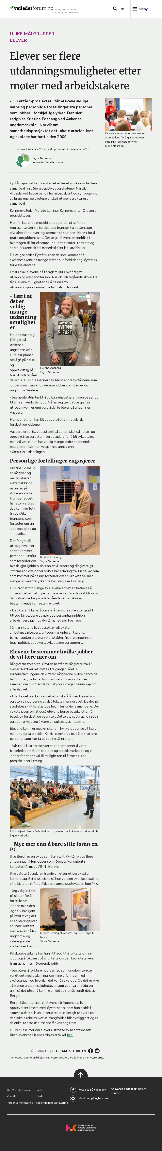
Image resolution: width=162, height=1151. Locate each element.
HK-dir (39, 1096)
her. (70, 1035)
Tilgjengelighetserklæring (52, 1103)
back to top (78, 1081)
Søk (121, 9)
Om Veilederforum (18, 1090)
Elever (18, 40)
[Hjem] (31, 6)
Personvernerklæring (20, 1103)
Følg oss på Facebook (92, 1090)
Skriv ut (42, 1051)
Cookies (40, 1090)
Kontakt (12, 1096)
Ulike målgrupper (32, 34)
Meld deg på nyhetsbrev (94, 1098)
